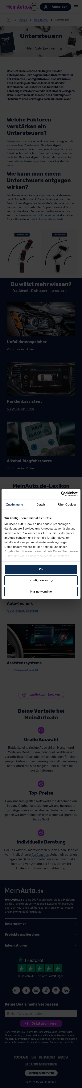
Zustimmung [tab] (14, 504)
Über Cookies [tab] (67, 504)
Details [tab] (41, 504)
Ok (41, 569)
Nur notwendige (41, 591)
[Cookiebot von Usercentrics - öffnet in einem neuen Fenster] (61, 493)
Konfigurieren (39, 580)
